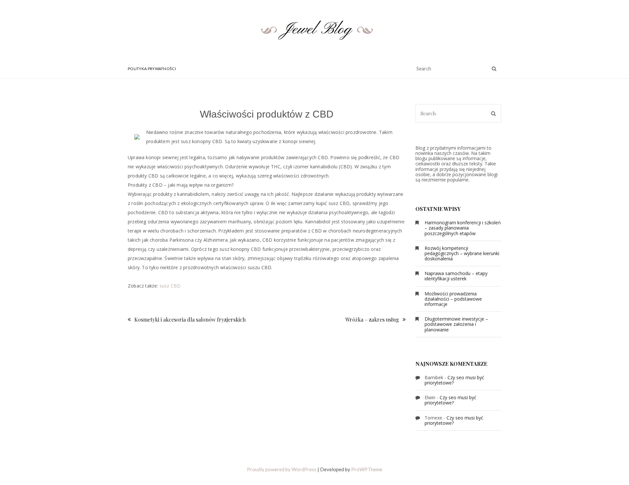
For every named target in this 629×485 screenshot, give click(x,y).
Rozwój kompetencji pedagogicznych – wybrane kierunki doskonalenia (462, 253)
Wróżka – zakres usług (372, 319)
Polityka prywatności (152, 68)
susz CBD (170, 286)
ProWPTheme (366, 469)
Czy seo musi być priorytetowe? (454, 380)
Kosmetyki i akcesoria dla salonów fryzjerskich (190, 319)
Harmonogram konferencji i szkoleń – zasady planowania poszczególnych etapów (463, 227)
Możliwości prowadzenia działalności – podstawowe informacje (453, 298)
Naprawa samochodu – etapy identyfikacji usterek (456, 276)
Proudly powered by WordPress (281, 469)
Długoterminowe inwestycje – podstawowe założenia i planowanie (456, 324)
